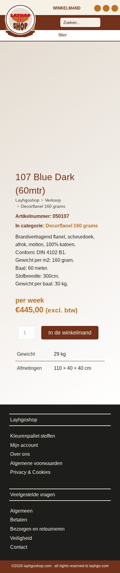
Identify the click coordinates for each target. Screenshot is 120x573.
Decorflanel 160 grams (72, 225)
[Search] (92, 22)
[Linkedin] (114, 8)
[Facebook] (106, 8)
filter (62, 34)
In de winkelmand (69, 333)
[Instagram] (97, 8)
